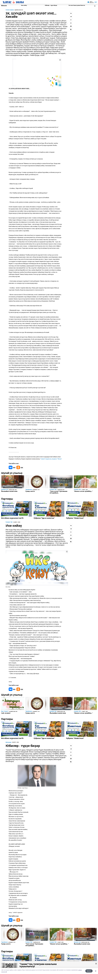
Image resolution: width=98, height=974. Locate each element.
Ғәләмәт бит (9, 522)
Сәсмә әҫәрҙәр (10, 10)
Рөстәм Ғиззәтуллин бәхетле (77, 5)
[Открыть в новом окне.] (12, 467)
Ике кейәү (24, 5)
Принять (89, 971)
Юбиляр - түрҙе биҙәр (51, 5)
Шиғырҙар (8, 742)
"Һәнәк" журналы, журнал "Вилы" (51, 459)
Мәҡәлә (4, 5)
